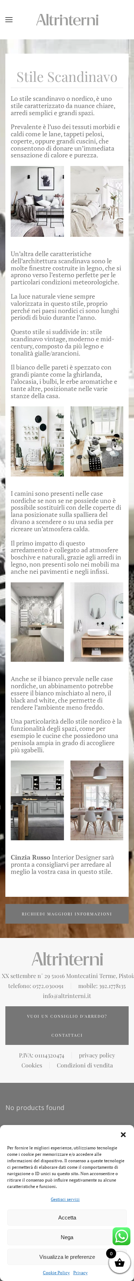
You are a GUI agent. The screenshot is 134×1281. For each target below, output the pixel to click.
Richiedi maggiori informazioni (67, 913)
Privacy (80, 1272)
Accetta (67, 1217)
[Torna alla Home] (67, 19)
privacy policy (97, 1055)
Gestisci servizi (65, 1199)
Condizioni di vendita (85, 1065)
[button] (123, 1134)
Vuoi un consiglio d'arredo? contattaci (67, 1025)
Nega (67, 1237)
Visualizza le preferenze (67, 1257)
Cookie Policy (56, 1272)
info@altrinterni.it (67, 996)
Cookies (31, 1065)
